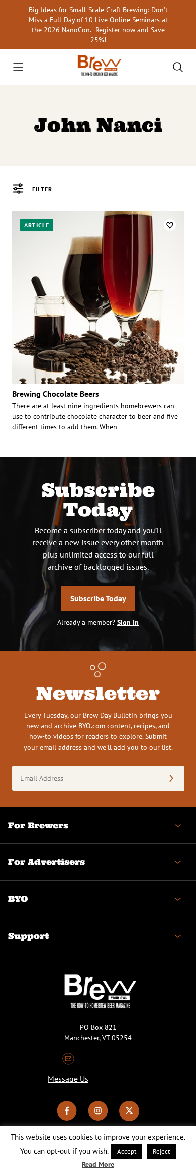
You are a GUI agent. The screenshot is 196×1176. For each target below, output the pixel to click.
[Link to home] (98, 67)
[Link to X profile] (129, 1118)
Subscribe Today (98, 598)
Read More (98, 1164)
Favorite (170, 225)
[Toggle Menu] (18, 67)
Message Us (68, 1079)
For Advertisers (46, 862)
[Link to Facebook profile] (67, 1118)
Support (28, 936)
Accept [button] (126, 1151)
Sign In (128, 622)
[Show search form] (178, 67)
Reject (161, 1151)
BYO (18, 899)
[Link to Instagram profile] (98, 1118)
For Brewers (38, 825)
